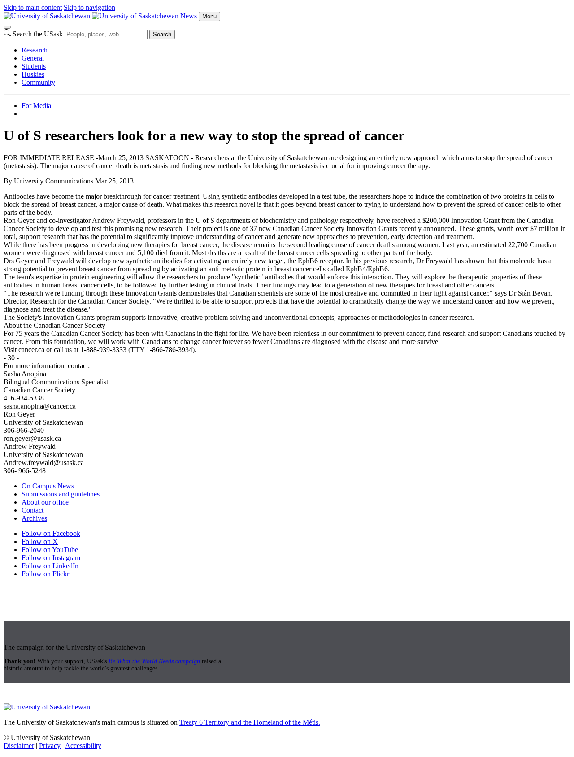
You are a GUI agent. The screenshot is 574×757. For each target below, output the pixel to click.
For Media (36, 105)
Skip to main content (33, 7)
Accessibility (83, 745)
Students (34, 66)
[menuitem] (296, 50)
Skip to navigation (89, 7)
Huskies (33, 74)
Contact (32, 510)
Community (38, 82)
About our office (45, 502)
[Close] (7, 27)
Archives (34, 518)
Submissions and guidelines (61, 494)
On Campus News (48, 486)
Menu (209, 16)
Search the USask (38, 34)
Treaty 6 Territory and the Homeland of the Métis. (249, 722)
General (33, 58)
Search (162, 34)
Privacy (50, 745)
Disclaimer (19, 745)
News (188, 16)
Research (35, 50)
